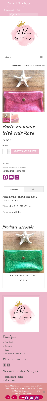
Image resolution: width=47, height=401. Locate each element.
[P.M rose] (23, 90)
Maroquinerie (13, 167)
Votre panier (13, 10)
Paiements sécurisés (15, 353)
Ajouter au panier (25, 151)
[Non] (44, 392)
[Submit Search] (11, 14)
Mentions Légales (14, 377)
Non (14, 397)
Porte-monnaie (22, 167)
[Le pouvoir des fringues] (23, 35)
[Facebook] (4, 365)
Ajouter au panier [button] (23, 285)
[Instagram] (8, 365)
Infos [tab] (33, 189)
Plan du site (11, 380)
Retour (8, 346)
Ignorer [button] (35, 3)
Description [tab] (14, 189)
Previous (5, 259)
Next (42, 259)
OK (8, 397)
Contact (9, 342)
